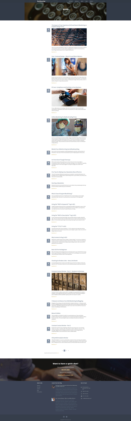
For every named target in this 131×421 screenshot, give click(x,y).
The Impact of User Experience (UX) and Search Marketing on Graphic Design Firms (69, 25)
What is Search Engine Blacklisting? (62, 193)
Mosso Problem (56, 313)
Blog (87, 1)
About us (38, 385)
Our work (38, 387)
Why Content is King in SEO (59, 237)
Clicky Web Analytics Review (60, 338)
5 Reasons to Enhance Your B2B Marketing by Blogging (67, 301)
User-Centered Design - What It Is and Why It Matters (67, 56)
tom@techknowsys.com (65, 375)
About (82, 1)
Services (76, 1)
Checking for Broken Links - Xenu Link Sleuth (65, 260)
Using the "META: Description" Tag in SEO (64, 215)
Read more (54, 52)
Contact (91, 1)
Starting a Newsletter (58, 183)
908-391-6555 (85, 393)
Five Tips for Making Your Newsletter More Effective (67, 172)
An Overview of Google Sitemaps (61, 160)
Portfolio (71, 1)
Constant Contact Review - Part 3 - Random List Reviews (68, 271)
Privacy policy (39, 391)
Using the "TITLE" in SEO (59, 226)
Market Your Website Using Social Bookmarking (65, 149)
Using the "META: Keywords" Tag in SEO (63, 204)
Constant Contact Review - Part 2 (61, 325)
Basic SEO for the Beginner (59, 249)
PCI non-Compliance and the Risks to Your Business (66, 87)
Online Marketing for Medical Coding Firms (64, 117)
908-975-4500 (65, 370)
